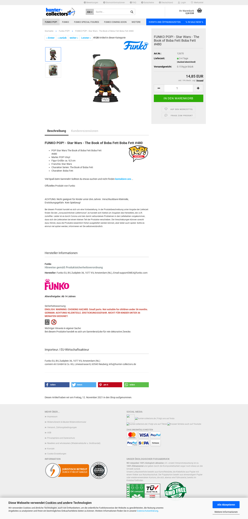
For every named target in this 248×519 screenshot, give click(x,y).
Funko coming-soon (115, 22)
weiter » (74, 37)
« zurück (62, 37)
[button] (165, 2)
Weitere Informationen (226, 512)
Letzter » (86, 37)
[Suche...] (132, 12)
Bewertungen (92, 2)
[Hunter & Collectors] (63, 12)
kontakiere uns (123, 179)
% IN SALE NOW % (194, 22)
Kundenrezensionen (84, 131)
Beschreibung (56, 131)
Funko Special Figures (86, 22)
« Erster (50, 37)
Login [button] (183, 2)
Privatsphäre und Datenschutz (61, 438)
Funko (65, 22)
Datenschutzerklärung (147, 511)
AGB (49, 432)
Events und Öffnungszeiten (165, 22)
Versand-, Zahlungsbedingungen (62, 427)
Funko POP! (51, 22)
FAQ (134, 2)
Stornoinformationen (115, 2)
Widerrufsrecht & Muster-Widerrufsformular (66, 422)
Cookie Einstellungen (56, 454)
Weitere (136, 22)
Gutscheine (148, 2)
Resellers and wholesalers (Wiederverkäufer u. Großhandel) (73, 443)
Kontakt (50, 448)
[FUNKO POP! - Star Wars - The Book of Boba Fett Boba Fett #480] (106, 78)
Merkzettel (198, 2)
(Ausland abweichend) (186, 62)
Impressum (52, 416)
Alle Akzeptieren (226, 504)
